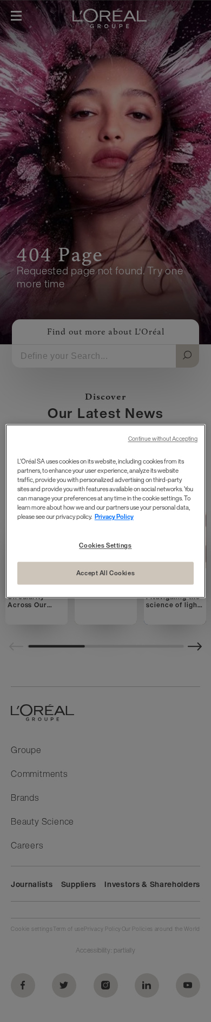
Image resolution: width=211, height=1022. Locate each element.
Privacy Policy (114, 516)
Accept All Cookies (105, 572)
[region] (105, 511)
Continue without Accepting (163, 439)
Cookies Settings (105, 545)
